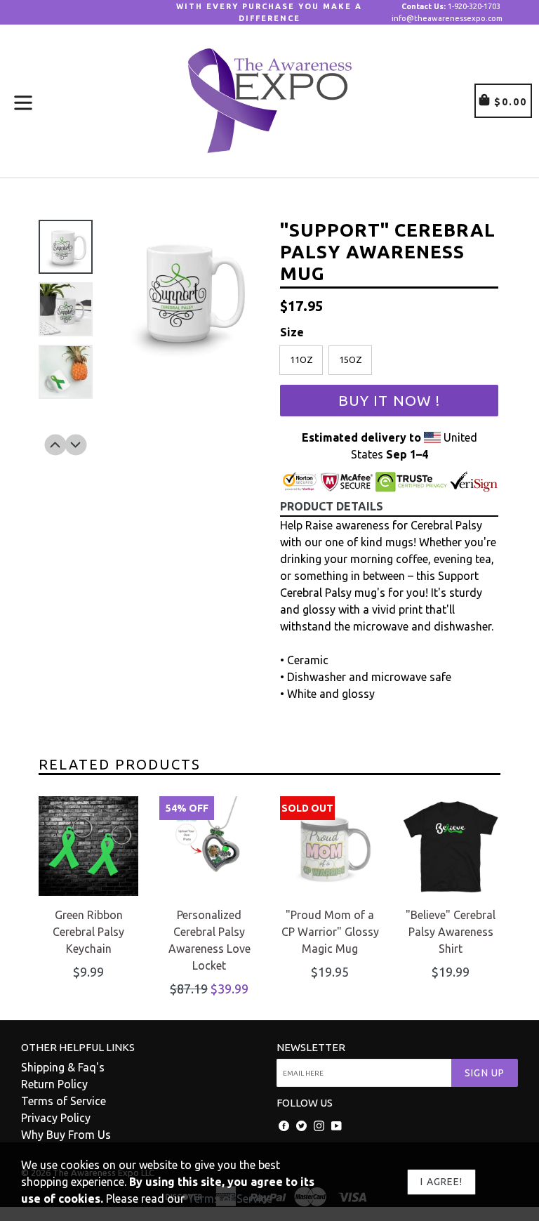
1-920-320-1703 (450, 6)
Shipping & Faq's (63, 1067)
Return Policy (54, 1084)
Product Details (331, 506)
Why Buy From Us (66, 1134)
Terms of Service (63, 1101)
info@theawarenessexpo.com (447, 18)
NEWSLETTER (311, 1047)
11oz (301, 359)
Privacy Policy (56, 1117)
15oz (350, 359)
